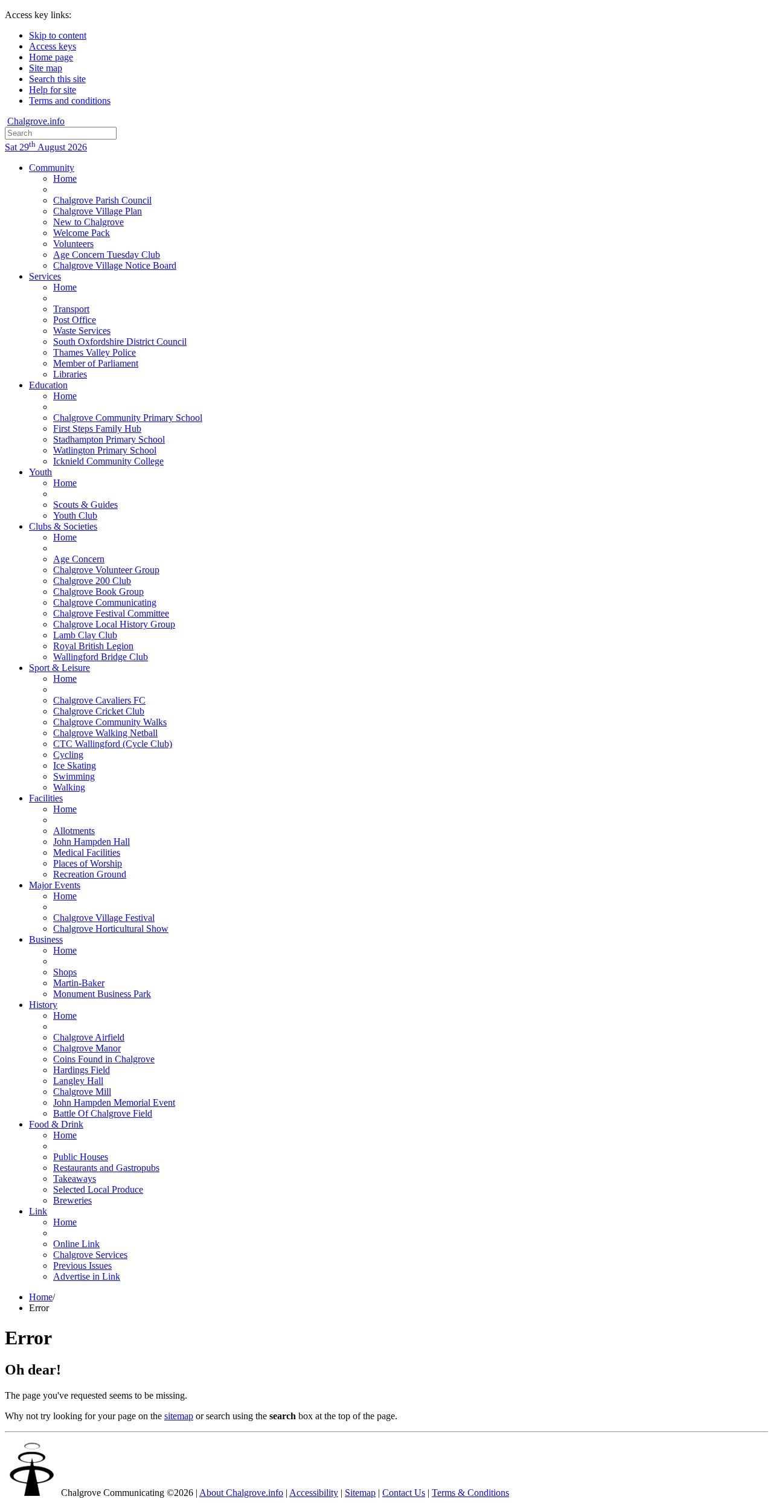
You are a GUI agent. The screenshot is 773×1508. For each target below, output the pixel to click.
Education (48, 385)
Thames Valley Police (94, 352)
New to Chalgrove (88, 222)
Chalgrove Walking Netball (105, 733)
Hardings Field (81, 1070)
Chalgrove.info (36, 121)
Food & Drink (56, 1124)
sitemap (178, 1416)
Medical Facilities (86, 852)
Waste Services (82, 331)
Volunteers (73, 244)
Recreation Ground (89, 874)
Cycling (68, 754)
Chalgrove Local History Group (114, 624)
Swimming (74, 776)
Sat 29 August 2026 (46, 147)
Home (65, 178)
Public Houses (80, 1157)
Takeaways (74, 1178)
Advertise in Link (86, 1276)
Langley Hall (78, 1081)
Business (46, 939)
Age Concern (78, 559)
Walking (69, 787)
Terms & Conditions (470, 1492)
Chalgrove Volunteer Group (106, 570)
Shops (65, 972)
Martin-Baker (78, 983)
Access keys (52, 46)
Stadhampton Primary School (109, 439)
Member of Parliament (95, 363)
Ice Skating (74, 765)
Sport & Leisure (59, 668)
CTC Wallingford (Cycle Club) (112, 744)
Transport (71, 309)
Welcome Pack (81, 233)
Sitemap (360, 1492)
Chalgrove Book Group (98, 591)
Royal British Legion (93, 646)
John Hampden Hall (91, 841)
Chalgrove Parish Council (102, 200)
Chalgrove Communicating (104, 602)
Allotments (74, 831)
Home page (51, 57)
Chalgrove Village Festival (104, 918)
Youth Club (75, 515)
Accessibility (313, 1492)
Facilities (46, 798)
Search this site (57, 79)
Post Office (74, 320)
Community (51, 167)
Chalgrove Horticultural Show (110, 928)
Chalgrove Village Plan (97, 211)
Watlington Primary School (104, 450)
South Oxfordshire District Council (120, 341)
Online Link (76, 1244)
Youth (40, 472)
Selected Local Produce (98, 1189)
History (43, 1004)
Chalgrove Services (90, 1255)
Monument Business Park (102, 994)
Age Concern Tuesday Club (106, 254)
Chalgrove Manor (87, 1048)
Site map (45, 68)
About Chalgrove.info (241, 1492)
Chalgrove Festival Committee (111, 613)
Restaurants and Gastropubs (106, 1168)
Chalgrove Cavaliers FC (99, 700)
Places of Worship (87, 863)
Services (45, 276)
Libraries (70, 374)
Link (38, 1211)
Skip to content (57, 35)
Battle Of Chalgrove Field (102, 1113)
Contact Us (403, 1492)
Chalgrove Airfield (88, 1037)
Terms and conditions (70, 100)
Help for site (52, 90)
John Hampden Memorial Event (114, 1102)
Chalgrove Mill (82, 1091)
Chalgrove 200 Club (92, 581)
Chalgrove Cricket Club (98, 711)
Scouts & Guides (85, 504)
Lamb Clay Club (85, 635)
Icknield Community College (108, 461)
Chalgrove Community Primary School (127, 417)
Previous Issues (82, 1265)
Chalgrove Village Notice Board (114, 265)
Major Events (54, 885)
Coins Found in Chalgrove (104, 1059)
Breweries (72, 1200)
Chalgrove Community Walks (110, 722)
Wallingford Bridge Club (100, 657)
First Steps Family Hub (97, 428)
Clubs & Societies (63, 526)
